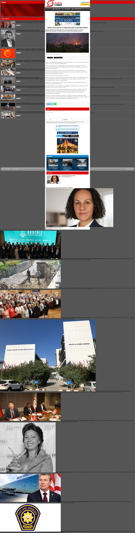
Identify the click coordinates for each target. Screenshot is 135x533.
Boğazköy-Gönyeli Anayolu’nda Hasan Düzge (18, 230)
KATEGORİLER (77, 9)
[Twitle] (51, 104)
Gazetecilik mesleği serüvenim (59, 187)
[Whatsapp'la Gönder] (55, 104)
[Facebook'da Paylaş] (48, 104)
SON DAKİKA (67, 9)
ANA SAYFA (58, 9)
